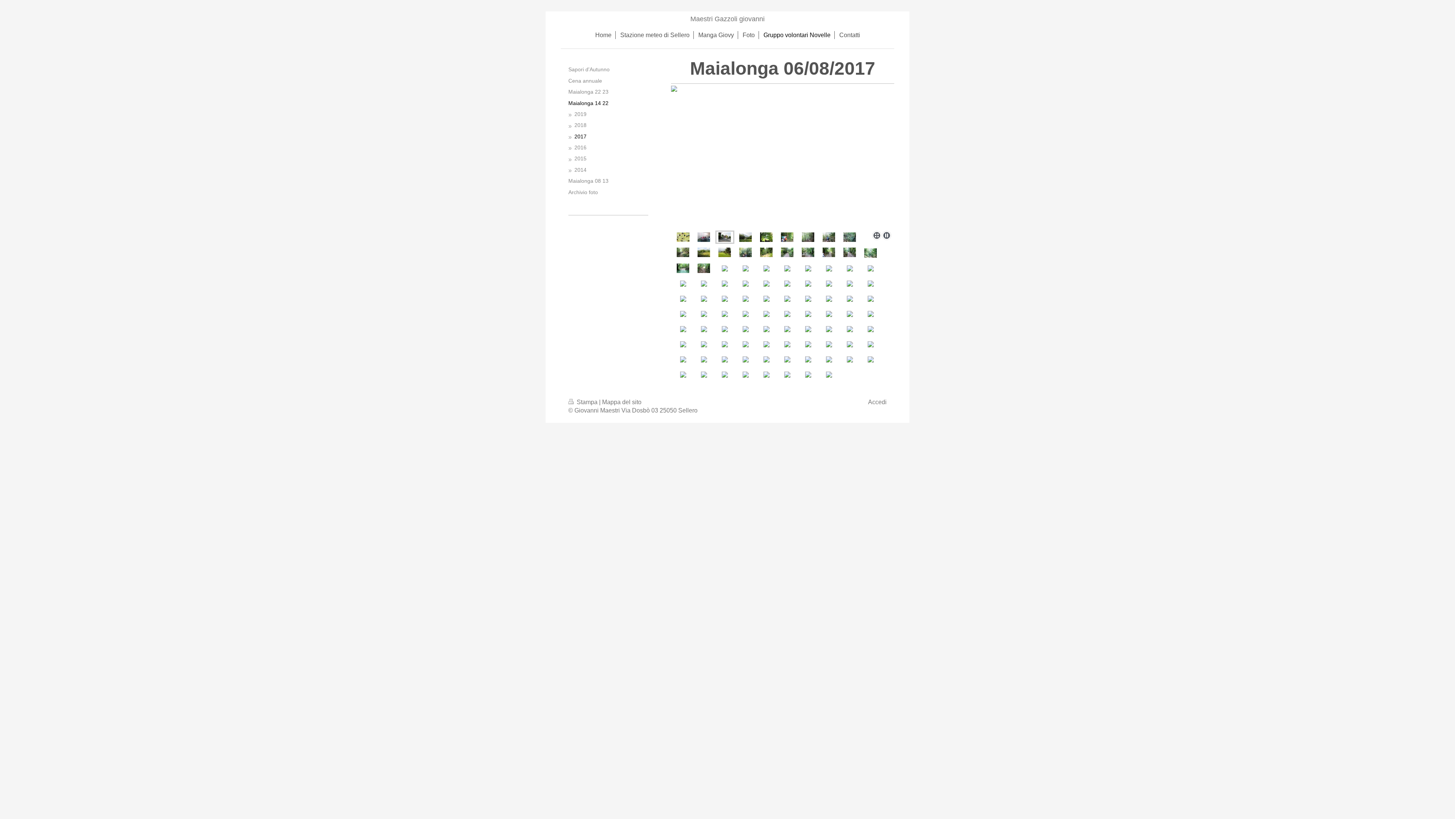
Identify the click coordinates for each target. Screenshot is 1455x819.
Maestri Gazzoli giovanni (727, 19)
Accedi (877, 402)
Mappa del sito (621, 402)
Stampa (587, 402)
